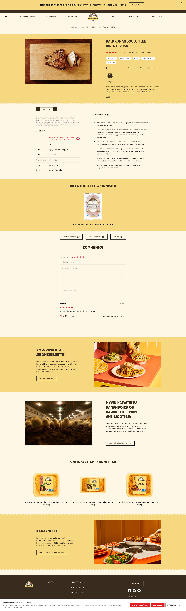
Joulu (136, 58)
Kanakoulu (72, 16)
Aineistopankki (78, 592)
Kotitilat (113, 16)
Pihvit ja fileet (125, 58)
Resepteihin (136, 5)
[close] (182, 2)
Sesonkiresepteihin (46, 378)
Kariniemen (75, 27)
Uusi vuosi (111, 62)
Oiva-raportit (77, 587)
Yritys (51, 582)
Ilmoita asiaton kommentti (113, 316)
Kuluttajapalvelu (159, 16)
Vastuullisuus (134, 16)
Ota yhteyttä (135, 583)
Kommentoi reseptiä (144, 52)
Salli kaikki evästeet (140, 605)
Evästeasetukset (174, 605)
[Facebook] (129, 590)
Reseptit (85, 27)
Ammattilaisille (78, 582)
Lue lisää (19, 607)
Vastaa (71, 316)
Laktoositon (112, 58)
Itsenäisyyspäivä (148, 58)
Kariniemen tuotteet (27, 16)
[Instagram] (134, 590)
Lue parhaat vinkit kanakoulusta (51, 552)
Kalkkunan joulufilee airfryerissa (102, 27)
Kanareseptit (51, 16)
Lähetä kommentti (69, 291)
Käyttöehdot (132, 597)
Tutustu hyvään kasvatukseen (120, 443)
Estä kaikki (157, 605)
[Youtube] (139, 590)
